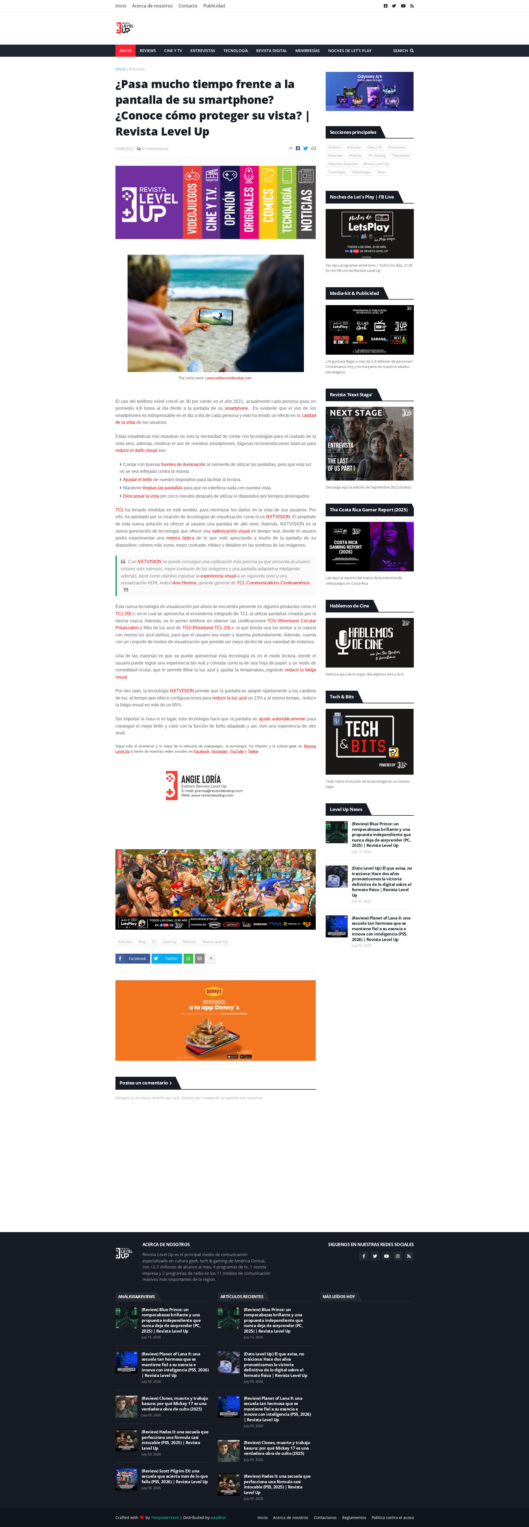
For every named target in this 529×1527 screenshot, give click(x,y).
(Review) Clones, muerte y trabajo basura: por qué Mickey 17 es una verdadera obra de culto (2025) (175, 1404)
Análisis (334, 147)
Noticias (189, 941)
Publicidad (214, 6)
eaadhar (218, 1517)
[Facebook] (298, 148)
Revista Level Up (215, 941)
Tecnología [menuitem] (235, 50)
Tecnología (336, 172)
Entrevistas (397, 147)
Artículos (137, 69)
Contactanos (325, 1517)
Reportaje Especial (342, 163)
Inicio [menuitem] (125, 50)
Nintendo (335, 155)
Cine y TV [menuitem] (173, 50)
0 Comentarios (155, 148)
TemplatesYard (165, 1517)
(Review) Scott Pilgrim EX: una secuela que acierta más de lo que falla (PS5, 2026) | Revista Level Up (175, 1476)
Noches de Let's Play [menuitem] (349, 50)
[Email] (313, 148)
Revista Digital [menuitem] (271, 50)
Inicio (120, 6)
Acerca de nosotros (152, 6)
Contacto (188, 6)
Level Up (169, 941)
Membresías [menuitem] (307, 50)
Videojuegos (361, 172)
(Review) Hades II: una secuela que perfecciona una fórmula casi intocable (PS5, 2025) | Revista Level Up (175, 1440)
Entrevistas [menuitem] (202, 50)
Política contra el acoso (393, 1517)
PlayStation (401, 155)
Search (400, 50)
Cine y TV (375, 147)
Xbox (381, 172)
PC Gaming (377, 155)
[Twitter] (305, 148)
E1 (154, 941)
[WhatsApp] (188, 959)
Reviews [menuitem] (148, 50)
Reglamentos (354, 1517)
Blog (142, 941)
